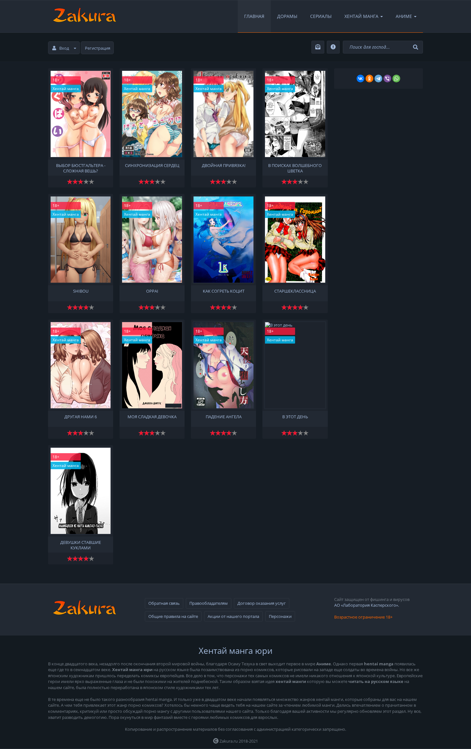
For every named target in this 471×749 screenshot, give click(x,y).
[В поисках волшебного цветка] (295, 114)
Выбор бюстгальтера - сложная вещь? (80, 167)
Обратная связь (164, 603)
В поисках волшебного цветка (295, 167)
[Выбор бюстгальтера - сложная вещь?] (81, 114)
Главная (254, 16)
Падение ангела (224, 417)
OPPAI (152, 291)
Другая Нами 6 (80, 417)
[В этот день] (295, 365)
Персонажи (280, 616)
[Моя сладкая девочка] (152, 365)
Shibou (80, 291)
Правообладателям (208, 603)
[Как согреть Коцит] (223, 240)
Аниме (404, 16)
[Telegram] (378, 78)
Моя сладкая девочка (152, 417)
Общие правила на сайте (173, 616)
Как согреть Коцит (223, 291)
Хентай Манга (361, 16)
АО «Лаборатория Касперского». (366, 605)
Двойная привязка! (223, 165)
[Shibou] (81, 240)
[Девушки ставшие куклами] (81, 491)
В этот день (295, 417)
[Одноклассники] (369, 78)
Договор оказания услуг (261, 603)
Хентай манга (66, 88)
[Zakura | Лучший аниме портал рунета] (84, 16)
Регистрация (97, 48)
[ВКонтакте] (360, 78)
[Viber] (387, 78)
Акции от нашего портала (233, 616)
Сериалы (321, 16)
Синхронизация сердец (152, 165)
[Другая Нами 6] (81, 365)
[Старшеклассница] (295, 240)
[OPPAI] (152, 240)
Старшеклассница (295, 291)
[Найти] (416, 47)
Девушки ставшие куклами (80, 544)
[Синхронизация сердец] (152, 114)
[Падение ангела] (223, 365)
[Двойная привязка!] (223, 114)
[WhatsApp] (396, 78)
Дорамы (287, 16)
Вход (64, 48)
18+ (56, 80)
